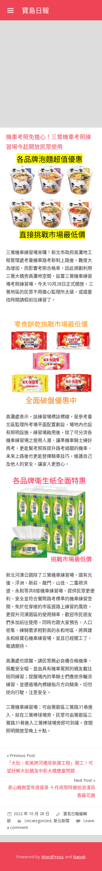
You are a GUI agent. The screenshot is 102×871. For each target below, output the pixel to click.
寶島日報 (35, 10)
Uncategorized (38, 820)
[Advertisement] (51, 74)
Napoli (79, 856)
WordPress (52, 856)
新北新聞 (61, 820)
